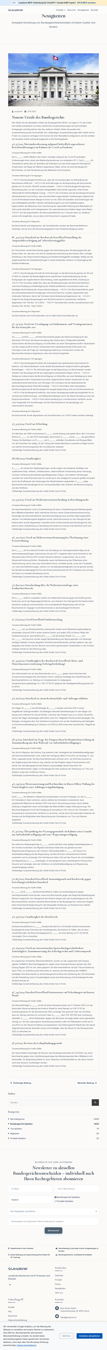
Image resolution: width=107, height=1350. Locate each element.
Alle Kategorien (54, 1119)
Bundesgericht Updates (54, 1124)
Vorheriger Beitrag (22, 1083)
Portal (63, 450)
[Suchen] (95, 1102)
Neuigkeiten (83, 10)
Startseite (59, 1275)
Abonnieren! (53, 1230)
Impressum (12, 1316)
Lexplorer (18, 111)
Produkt (59, 10)
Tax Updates (54, 1129)
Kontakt (94, 10)
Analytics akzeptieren (89, 1336)
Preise (58, 1284)
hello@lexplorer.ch (68, 1317)
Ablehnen (66, 1336)
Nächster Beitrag (86, 1083)
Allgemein (54, 1133)
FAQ (10, 1311)
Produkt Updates (54, 1138)
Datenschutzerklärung (26, 1345)
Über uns (71, 10)
